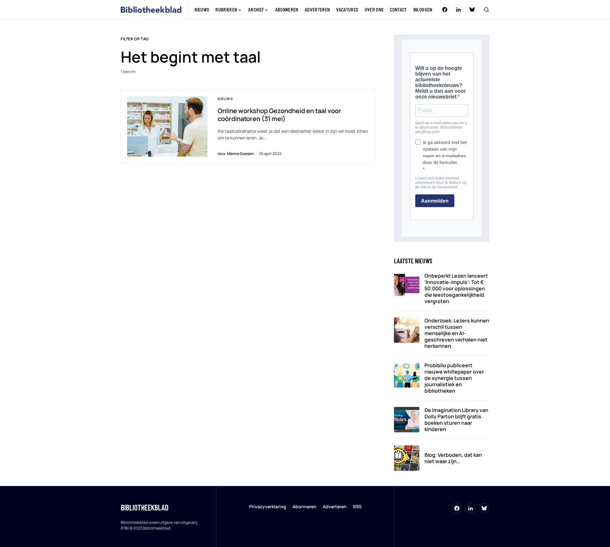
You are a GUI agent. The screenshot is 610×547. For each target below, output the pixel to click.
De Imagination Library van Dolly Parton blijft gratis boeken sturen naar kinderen (456, 420)
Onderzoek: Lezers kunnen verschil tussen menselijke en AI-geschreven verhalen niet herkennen (456, 333)
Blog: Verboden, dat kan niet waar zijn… (453, 458)
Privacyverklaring (267, 506)
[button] (486, 9)
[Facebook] (445, 9)
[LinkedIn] (458, 9)
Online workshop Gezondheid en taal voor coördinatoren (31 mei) (279, 114)
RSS (357, 506)
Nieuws (225, 98)
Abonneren (304, 506)
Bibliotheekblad (144, 507)
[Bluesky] (472, 9)
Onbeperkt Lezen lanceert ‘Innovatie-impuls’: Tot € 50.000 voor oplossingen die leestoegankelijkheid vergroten (456, 288)
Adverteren (335, 506)
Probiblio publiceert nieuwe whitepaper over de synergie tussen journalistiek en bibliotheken (454, 378)
